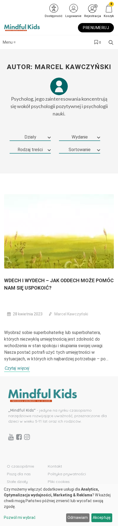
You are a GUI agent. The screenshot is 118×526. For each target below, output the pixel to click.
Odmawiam (78, 517)
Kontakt (55, 466)
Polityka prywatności (67, 473)
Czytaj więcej (17, 368)
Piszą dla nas (19, 473)
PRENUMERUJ (96, 28)
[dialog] (59, 505)
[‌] (11, 437)
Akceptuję (102, 517)
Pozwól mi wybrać (20, 517)
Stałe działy (17, 481)
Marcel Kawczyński (71, 314)
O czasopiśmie (20, 466)
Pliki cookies (59, 481)
